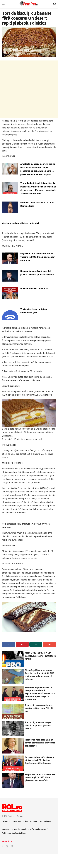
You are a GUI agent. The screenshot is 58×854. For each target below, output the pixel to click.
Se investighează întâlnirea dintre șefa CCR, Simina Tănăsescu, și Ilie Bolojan (39, 760)
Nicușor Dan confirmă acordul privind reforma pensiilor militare (37, 273)
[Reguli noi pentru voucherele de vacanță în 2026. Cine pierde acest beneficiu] (10, 262)
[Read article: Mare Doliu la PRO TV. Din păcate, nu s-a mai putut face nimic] (13, 659)
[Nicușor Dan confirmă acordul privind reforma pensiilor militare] (10, 280)
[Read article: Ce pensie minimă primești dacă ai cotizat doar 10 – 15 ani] (13, 711)
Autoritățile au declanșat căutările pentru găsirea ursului (38, 725)
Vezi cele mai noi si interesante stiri (20, 223)
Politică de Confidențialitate (14, 833)
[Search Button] (54, 4)
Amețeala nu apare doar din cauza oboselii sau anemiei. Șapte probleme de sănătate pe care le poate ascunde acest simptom (37, 169)
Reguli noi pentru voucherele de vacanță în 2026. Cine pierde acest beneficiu (37, 257)
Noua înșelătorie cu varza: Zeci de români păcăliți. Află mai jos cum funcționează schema (39, 675)
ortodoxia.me (45, 821)
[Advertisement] (29, 89)
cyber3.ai (6, 821)
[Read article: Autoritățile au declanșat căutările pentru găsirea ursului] (13, 728)
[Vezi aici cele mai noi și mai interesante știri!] (10, 318)
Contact (20, 816)
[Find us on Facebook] (2, 846)
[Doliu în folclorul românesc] (10, 297)
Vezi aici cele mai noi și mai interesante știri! (34, 311)
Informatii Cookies (38, 829)
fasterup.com (31, 821)
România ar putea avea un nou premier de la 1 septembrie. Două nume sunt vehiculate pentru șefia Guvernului (40, 693)
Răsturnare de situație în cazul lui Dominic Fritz (37, 204)
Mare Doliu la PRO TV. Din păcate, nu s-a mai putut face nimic (40, 655)
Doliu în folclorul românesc (34, 288)
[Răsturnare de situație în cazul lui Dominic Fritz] (10, 211)
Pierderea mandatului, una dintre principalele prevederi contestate (40, 742)
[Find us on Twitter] (12, 846)
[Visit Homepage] (29, 4)
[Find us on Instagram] (7, 846)
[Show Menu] (3, 4)
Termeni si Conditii (19, 829)
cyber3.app (18, 821)
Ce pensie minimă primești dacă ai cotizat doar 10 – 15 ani (39, 708)
